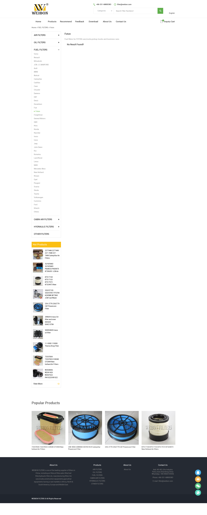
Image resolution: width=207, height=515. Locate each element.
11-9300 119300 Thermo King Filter (52, 344)
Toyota (36, 194)
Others (36, 212)
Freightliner (38, 115)
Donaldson (38, 104)
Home (38, 21)
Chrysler (37, 90)
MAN (36, 165)
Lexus (36, 161)
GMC (35, 122)
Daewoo (37, 93)
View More (37, 384)
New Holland (39, 172)
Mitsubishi (38, 61)
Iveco (36, 140)
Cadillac (37, 83)
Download (93, 21)
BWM (36, 72)
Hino (35, 126)
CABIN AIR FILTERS (43, 219)
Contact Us (121, 21)
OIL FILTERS (40, 42)
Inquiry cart (169, 21)
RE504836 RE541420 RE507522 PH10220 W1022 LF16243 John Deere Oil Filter (51, 374)
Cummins (37, 201)
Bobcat (36, 75)
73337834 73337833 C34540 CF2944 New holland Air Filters (52, 360)
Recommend (66, 21)
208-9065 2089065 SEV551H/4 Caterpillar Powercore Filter (84, 448)
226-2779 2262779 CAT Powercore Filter (52, 306)
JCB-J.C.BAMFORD (41, 65)
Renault (37, 57)
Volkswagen (38, 197)
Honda (36, 129)
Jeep (35, 144)
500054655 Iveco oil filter (51, 331)
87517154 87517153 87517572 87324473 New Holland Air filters (51, 281)
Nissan (36, 176)
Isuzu (36, 136)
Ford (35, 205)
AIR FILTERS (40, 35)
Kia (35, 151)
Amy (198, 479)
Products (52, 21)
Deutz (36, 101)
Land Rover (38, 158)
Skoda (36, 190)
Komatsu (37, 154)
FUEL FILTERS (43, 27)
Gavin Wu (198, 473)
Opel (35, 179)
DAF (35, 97)
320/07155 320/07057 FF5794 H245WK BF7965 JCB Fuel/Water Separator (52, 294)
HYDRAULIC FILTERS (44, 226)
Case (36, 86)
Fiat (35, 108)
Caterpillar (38, 79)
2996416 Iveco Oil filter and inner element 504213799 (51, 320)
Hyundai (37, 133)
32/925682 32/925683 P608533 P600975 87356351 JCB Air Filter (52, 268)
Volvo (36, 54)
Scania (36, 187)
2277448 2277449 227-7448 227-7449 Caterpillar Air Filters (52, 254)
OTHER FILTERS (41, 234)
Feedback (79, 21)
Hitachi (36, 208)
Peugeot (37, 183)
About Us (107, 21)
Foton (52, 27)
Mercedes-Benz (40, 169)
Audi (35, 68)
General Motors (39, 118)
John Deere (38, 147)
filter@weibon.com (166, 481)
